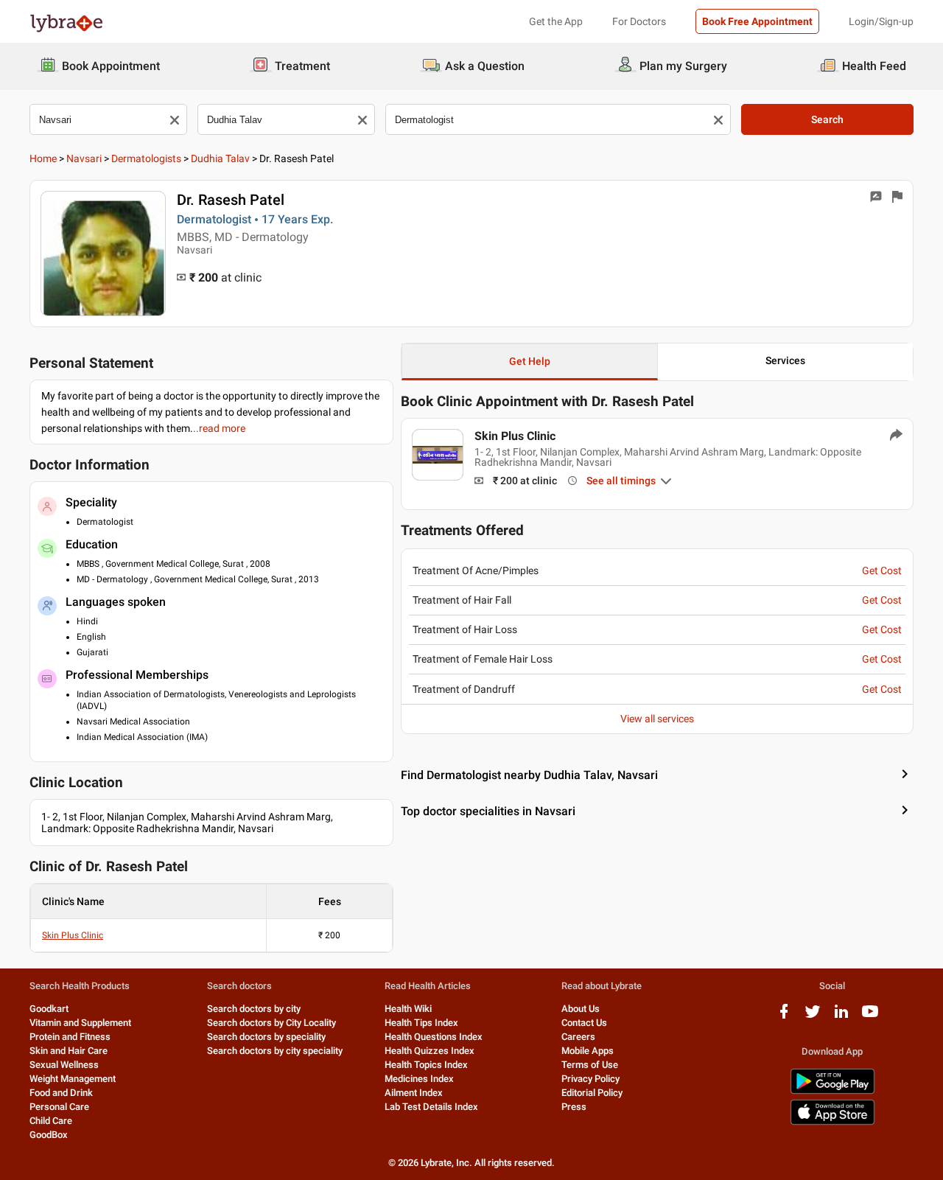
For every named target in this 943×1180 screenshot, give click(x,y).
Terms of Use (589, 1064)
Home (43, 158)
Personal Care (59, 1106)
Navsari (84, 158)
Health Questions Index (434, 1036)
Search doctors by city (254, 1008)
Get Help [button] (529, 361)
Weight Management (72, 1078)
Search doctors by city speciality (275, 1050)
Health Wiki (408, 1008)
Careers (578, 1036)
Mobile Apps (587, 1050)
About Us (580, 1008)
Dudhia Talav (220, 158)
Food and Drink (61, 1092)
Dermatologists (146, 158)
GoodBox (48, 1134)
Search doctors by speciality (266, 1036)
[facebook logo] (784, 1016)
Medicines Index (419, 1078)
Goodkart (49, 1008)
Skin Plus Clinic (72, 935)
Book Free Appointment (757, 21)
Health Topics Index (426, 1064)
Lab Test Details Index (431, 1106)
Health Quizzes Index (429, 1050)
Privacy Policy (590, 1078)
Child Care (50, 1120)
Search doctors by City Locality (271, 1022)
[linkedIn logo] (841, 1016)
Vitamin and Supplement (80, 1022)
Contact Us (584, 1022)
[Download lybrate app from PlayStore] (832, 1091)
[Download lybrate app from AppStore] (832, 1122)
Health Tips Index (421, 1022)
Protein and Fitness (70, 1036)
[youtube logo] (870, 1016)
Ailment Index (414, 1092)
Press (573, 1106)
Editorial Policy (592, 1092)
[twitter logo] (812, 1016)
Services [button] (785, 360)
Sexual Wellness (64, 1064)
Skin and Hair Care (68, 1050)
